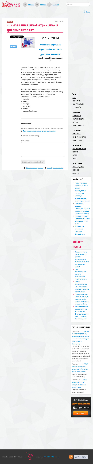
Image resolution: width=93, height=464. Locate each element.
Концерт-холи (77, 140)
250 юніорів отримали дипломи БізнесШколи (80, 230)
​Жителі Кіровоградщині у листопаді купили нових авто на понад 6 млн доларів (82, 286)
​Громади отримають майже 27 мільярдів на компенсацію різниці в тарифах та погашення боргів (82, 299)
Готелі (75, 155)
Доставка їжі (77, 107)
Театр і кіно (77, 134)
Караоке (75, 122)
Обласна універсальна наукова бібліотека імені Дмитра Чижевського (50, 50)
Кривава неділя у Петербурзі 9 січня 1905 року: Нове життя (82, 220)
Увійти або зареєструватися (34, 168)
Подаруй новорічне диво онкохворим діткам (82, 198)
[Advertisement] (82, 54)
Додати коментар (33, 162)
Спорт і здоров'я (78, 167)
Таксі (74, 158)
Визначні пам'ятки (79, 149)
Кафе (74, 98)
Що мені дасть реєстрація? (55, 168)
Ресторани (76, 101)
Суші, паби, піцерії (78, 104)
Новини (43, 4)
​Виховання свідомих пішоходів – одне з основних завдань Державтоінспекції (82, 208)
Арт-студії (76, 173)
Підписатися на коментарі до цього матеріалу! (39, 131)
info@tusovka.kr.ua (51, 457)
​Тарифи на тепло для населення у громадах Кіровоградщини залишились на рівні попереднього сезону (82, 259)
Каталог (55, 4)
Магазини (76, 170)
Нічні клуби (77, 116)
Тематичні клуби (78, 125)
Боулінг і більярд (78, 119)
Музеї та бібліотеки (79, 137)
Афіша (31, 4)
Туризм (75, 152)
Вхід (87, 12)
